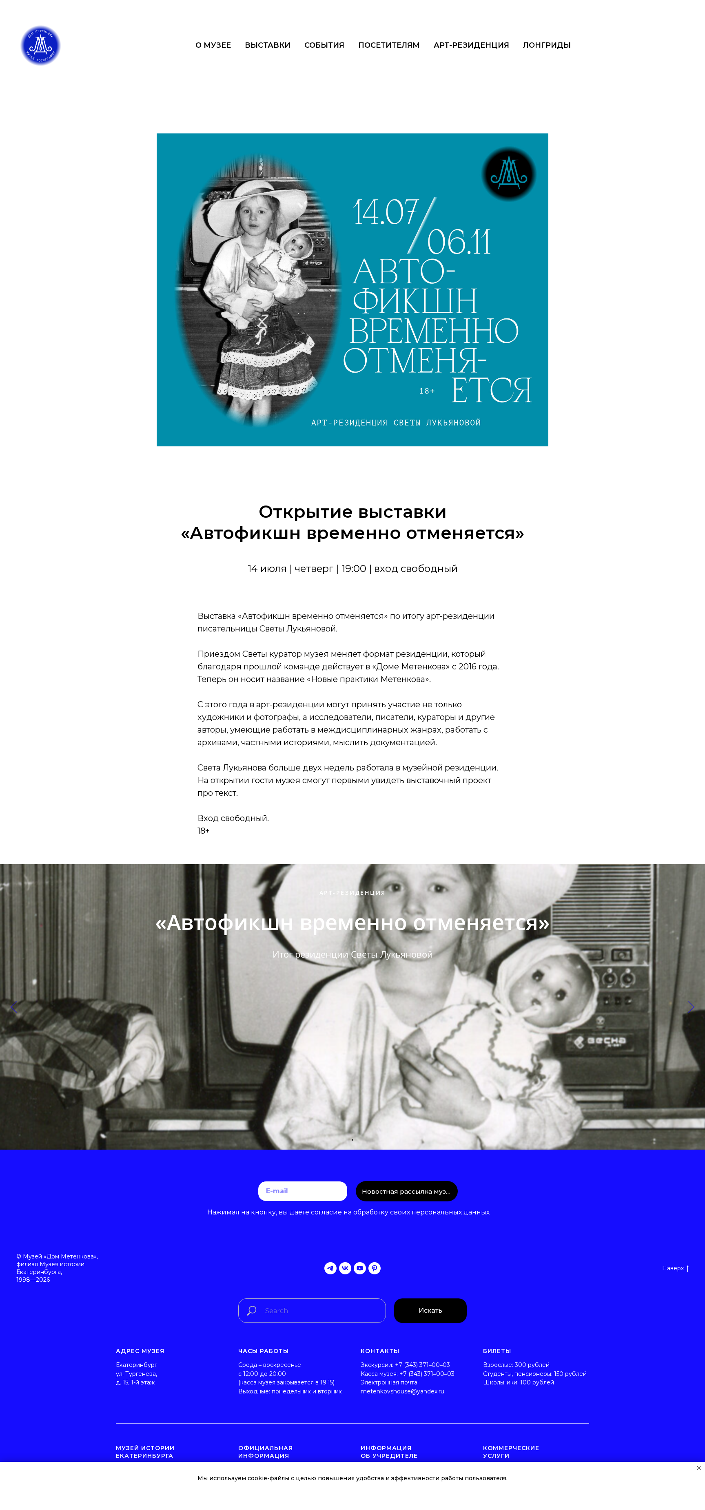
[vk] (345, 1268)
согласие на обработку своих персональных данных (399, 1212)
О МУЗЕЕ (213, 45)
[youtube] (360, 1268)
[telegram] (330, 1268)
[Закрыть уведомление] (699, 1468)
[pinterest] (374, 1268)
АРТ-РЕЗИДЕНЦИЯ (471, 45)
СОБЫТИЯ (324, 45)
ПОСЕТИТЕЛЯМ (389, 45)
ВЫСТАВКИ (267, 45)
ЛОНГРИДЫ (547, 45)
